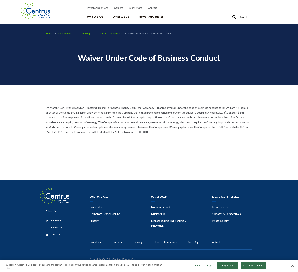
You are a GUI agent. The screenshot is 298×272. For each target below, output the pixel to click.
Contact (152, 8)
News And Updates (151, 16)
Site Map (193, 242)
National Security (161, 206)
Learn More (135, 8)
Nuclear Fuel (158, 213)
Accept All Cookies (253, 265)
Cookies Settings (202, 265)
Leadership (85, 33)
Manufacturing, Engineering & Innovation (168, 223)
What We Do (121, 16)
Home (49, 33)
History (94, 220)
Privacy (138, 242)
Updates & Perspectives (226, 213)
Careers (118, 8)
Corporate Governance (109, 33)
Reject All (227, 265)
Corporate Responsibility (105, 213)
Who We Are (95, 16)
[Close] (292, 265)
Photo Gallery (220, 220)
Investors (95, 242)
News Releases (221, 206)
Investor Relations (97, 8)
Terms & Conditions (165, 242)
